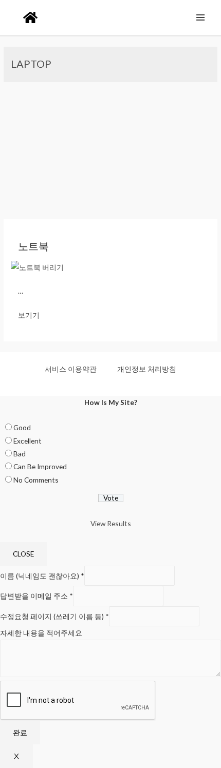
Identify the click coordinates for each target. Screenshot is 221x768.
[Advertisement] (110, 150)
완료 (20, 732)
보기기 (29, 315)
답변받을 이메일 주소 (36, 595)
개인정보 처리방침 (146, 368)
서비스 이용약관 (71, 368)
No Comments (36, 479)
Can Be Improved (40, 466)
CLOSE (23, 553)
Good (22, 427)
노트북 (33, 246)
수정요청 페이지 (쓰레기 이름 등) (54, 616)
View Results (110, 523)
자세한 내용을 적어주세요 (41, 632)
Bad (19, 453)
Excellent (27, 440)
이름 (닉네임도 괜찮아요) (42, 575)
